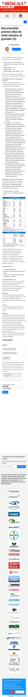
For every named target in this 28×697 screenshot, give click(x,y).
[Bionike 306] (14, 16)
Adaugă (5, 392)
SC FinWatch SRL (18, 696)
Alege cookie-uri (20, 692)
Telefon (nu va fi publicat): (10, 353)
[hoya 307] (21, 16)
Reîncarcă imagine (7, 388)
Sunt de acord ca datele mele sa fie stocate (7, 375)
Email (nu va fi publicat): (9, 349)
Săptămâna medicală (5, 25)
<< (25, 22)
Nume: (5, 345)
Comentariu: (6, 358)
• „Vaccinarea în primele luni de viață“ (10, 10)
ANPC (25, 696)
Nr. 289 (12, 25)
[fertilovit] (7, 16)
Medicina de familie (19, 25)
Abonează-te (21, 466)
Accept (12, 692)
